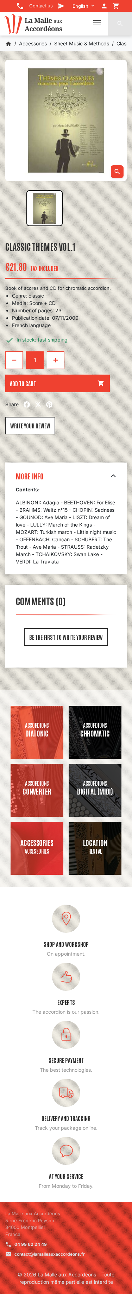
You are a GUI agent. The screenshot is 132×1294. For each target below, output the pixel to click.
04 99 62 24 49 (30, 1244)
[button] (120, 23)
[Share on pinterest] (49, 404)
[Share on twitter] (38, 404)
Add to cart (57, 383)
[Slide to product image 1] (44, 208)
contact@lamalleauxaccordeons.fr (49, 1254)
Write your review (30, 425)
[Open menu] (97, 23)
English (80, 6)
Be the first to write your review (66, 636)
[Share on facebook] (26, 404)
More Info (30, 475)
